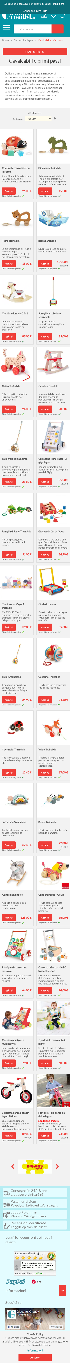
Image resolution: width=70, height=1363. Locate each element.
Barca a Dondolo (47, 240)
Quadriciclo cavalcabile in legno (52, 1041)
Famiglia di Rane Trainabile (16, 531)
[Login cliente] (44, 15)
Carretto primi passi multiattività (13, 1041)
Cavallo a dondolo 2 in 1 (15, 313)
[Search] (58, 28)
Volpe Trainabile (47, 749)
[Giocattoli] (18, 15)
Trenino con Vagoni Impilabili (13, 606)
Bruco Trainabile (47, 821)
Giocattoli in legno (23, 40)
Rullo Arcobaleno (11, 676)
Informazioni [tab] (15, 1290)
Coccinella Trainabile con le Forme (16, 169)
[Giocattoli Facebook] (35, 1319)
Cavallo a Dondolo (48, 386)
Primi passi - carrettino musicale (14, 969)
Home (5, 40)
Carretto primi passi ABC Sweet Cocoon (52, 969)
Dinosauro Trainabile (49, 167)
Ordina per (18, 119)
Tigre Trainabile (11, 240)
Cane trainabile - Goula (51, 894)
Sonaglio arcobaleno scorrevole (49, 315)
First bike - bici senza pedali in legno (52, 1114)
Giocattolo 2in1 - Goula (51, 531)
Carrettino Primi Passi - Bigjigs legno (53, 460)
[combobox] (31, 28)
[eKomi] (35, 1263)
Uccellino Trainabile (49, 676)
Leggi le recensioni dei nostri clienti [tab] (28, 1239)
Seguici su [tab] (13, 1302)
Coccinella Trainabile (13, 749)
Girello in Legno (47, 604)
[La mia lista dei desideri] (53, 15)
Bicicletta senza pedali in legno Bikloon (15, 1114)
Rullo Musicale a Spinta (14, 458)
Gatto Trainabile (11, 386)
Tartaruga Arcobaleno (14, 821)
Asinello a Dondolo (12, 894)
